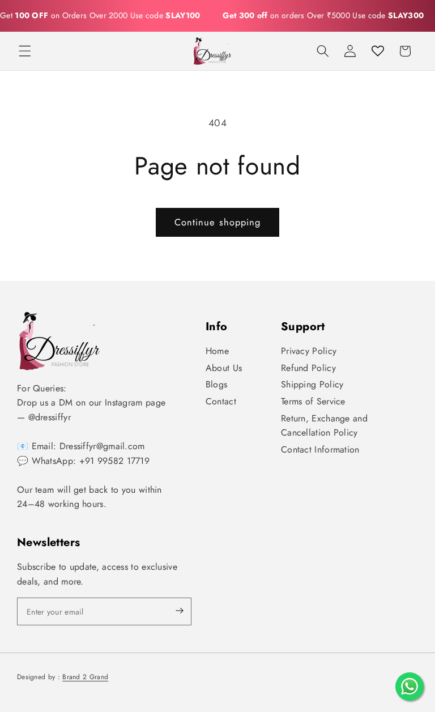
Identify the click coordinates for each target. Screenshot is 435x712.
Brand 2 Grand (85, 677)
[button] (25, 51)
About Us (224, 367)
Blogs (217, 384)
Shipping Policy (312, 384)
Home (217, 350)
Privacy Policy (308, 350)
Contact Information (320, 449)
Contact (221, 401)
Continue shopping (217, 222)
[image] (59, 340)
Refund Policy (308, 367)
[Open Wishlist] (377, 51)
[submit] (170, 611)
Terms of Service (313, 401)
